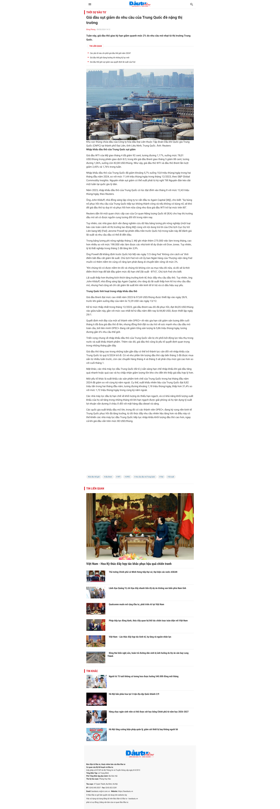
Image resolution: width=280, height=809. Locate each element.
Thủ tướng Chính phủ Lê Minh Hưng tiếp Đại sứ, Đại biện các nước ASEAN (143, 572)
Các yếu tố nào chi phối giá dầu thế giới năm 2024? (110, 53)
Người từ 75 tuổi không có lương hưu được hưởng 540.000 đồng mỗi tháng (143, 676)
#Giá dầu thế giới (94, 477)
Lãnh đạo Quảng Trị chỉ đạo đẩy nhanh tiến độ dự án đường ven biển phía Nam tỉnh (147, 588)
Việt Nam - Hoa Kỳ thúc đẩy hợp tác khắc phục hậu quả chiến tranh (129, 564)
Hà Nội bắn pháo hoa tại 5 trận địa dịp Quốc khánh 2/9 (134, 694)
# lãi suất (171, 477)
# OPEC (127, 477)
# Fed (161, 477)
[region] (140, 450)
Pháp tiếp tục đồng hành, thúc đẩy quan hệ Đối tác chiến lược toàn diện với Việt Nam (148, 620)
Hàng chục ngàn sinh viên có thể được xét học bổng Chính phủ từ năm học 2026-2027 (149, 711)
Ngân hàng (157, 258)
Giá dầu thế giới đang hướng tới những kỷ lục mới (109, 58)
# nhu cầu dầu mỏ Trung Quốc (144, 477)
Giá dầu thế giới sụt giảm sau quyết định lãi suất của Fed (112, 62)
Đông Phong (91, 29)
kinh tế (149, 244)
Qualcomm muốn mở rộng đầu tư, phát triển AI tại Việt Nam (136, 604)
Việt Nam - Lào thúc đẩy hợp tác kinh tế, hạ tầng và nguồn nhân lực (140, 636)
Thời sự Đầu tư (96, 12)
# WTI (118, 477)
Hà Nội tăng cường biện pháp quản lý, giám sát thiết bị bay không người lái (143, 729)
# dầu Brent (108, 477)
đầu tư (146, 200)
